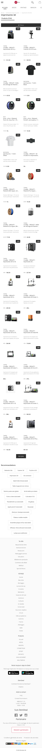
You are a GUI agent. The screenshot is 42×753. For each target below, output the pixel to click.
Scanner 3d (21, 470)
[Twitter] (21, 715)
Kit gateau (31, 502)
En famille (21, 604)
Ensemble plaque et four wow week (20, 523)
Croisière (21, 589)
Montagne (21, 583)
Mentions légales (21, 741)
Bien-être (21, 580)
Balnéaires (21, 592)
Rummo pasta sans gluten (11, 491)
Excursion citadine (21, 610)
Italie (21, 628)
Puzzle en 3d (33, 470)
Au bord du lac (21, 586)
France (21, 622)
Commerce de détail (21, 562)
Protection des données (31, 738)
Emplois (21, 687)
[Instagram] (25, 715)
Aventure (21, 598)
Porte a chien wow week (13, 496)
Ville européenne (21, 616)
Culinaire (21, 601)
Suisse (21, 577)
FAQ (21, 695)
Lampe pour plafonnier (20, 533)
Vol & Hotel (21, 607)
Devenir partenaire (21, 730)
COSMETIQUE (21, 648)
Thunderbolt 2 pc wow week (15, 502)
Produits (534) (7, 18)
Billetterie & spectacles (21, 559)
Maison (33, 7)
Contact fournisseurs (21, 698)
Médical (21, 565)
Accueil (5, 7)
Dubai (21, 631)
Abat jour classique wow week (20, 512)
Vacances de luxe (21, 595)
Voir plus (21, 456)
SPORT (21, 651)
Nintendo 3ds (8, 470)
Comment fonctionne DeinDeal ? (21, 684)
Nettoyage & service (21, 554)
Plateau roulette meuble (20, 517)
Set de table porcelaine (30, 491)
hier (24, 725)
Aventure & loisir (21, 548)
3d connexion (27, 476)
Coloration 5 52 (30, 496)
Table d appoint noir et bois (20, 486)
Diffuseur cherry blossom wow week (20, 528)
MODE (21, 642)
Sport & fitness (21, 568)
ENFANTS (21, 654)
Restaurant (21, 551)
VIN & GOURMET (21, 657)
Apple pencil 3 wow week (15, 507)
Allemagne (21, 625)
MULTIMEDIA (21, 660)
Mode (14, 7)
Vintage (23, 7)
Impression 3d (14, 476)
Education (21, 557)
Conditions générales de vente (13, 738)
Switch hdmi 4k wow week (20, 481)
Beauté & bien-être (21, 545)
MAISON (21, 645)
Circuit (21, 613)
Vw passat (30, 507)
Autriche (21, 619)
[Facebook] (16, 715)
